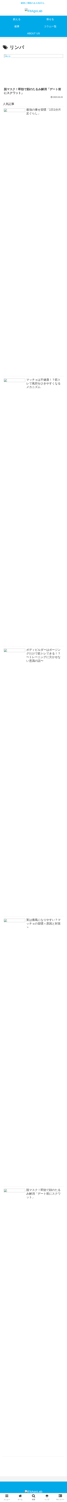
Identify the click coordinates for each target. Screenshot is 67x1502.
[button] (60, 766)
